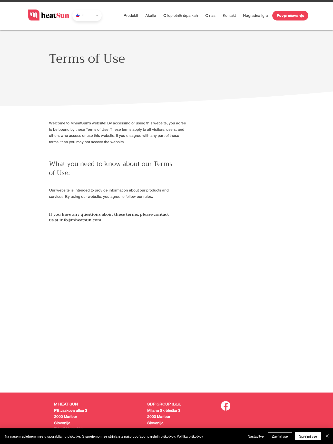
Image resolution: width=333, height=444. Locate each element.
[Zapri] (327, 436)
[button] (181, 16)
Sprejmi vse (308, 436)
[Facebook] (225, 406)
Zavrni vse (280, 436)
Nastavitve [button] (256, 436)
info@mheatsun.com (80, 220)
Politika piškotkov (190, 436)
